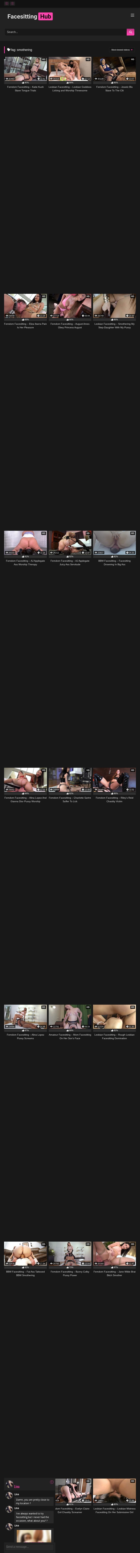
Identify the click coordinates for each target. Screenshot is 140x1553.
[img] (52, 1482)
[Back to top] (129, 1543)
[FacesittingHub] (70, 17)
